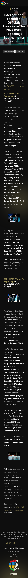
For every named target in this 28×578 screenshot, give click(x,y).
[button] (26, 3)
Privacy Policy (14, 557)
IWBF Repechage (14, 41)
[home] (5, 3)
